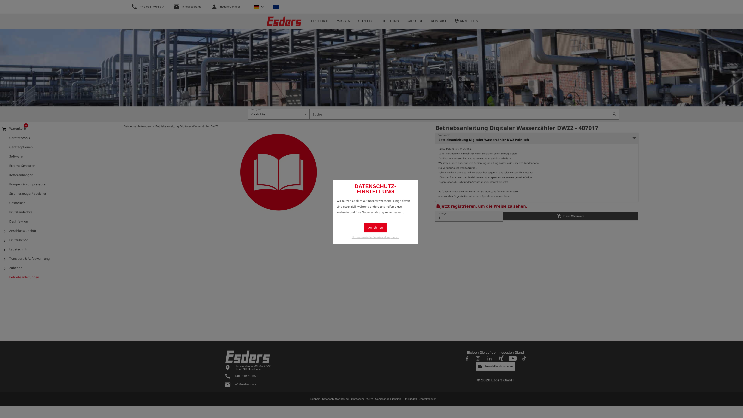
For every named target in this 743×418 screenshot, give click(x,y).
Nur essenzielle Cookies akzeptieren (375, 237)
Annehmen (375, 227)
